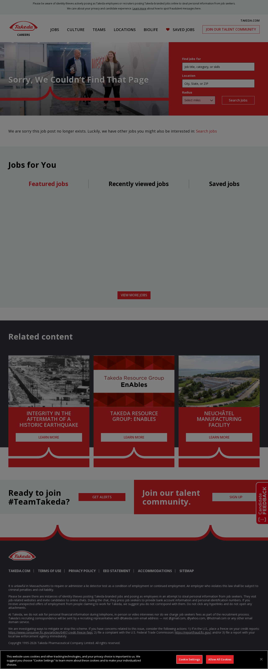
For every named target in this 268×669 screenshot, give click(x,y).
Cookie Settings (189, 659)
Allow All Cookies (219, 659)
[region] (134, 659)
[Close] (261, 659)
